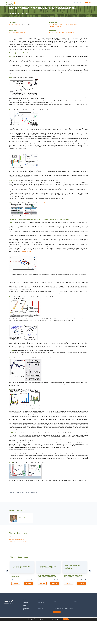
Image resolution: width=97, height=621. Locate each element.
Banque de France (47, 324)
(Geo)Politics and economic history (17, 539)
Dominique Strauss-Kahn (25, 251)
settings (58, 619)
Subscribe (57, 611)
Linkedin (42, 602)
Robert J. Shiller (19, 128)
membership (25, 602)
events (24, 605)
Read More (15, 583)
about (24, 599)
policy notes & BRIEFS (26, 609)
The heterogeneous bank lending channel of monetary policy (47, 566)
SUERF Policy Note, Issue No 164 (18, 32)
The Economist (43, 202)
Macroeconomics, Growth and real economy (19, 541)
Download (28, 583)
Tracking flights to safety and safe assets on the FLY (21, 566)
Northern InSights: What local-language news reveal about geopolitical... (73, 567)
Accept (65, 619)
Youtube (42, 608)
